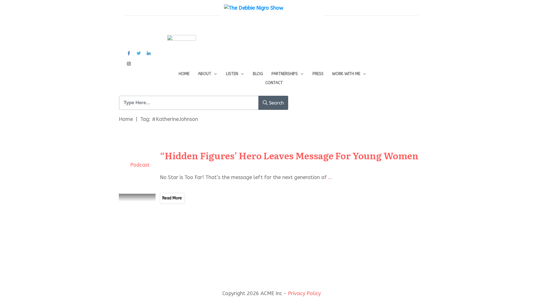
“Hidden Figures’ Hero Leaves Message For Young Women (289, 155)
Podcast (140, 165)
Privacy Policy (304, 293)
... (330, 177)
